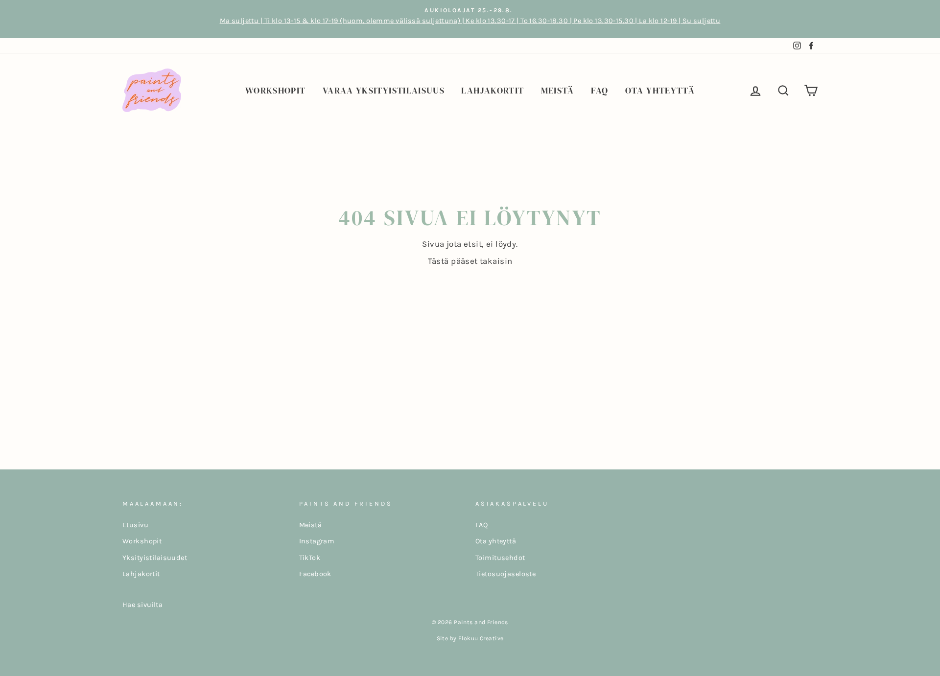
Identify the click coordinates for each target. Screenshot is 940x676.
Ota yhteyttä (660, 90)
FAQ (599, 90)
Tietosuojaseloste (505, 574)
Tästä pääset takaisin (470, 261)
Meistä (557, 90)
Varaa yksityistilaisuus (384, 90)
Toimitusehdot (500, 558)
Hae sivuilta (142, 605)
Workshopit (275, 90)
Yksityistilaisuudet (154, 558)
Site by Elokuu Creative (470, 638)
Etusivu (135, 525)
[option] (470, 19)
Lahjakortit (492, 90)
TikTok (310, 558)
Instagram (317, 541)
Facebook (315, 574)
